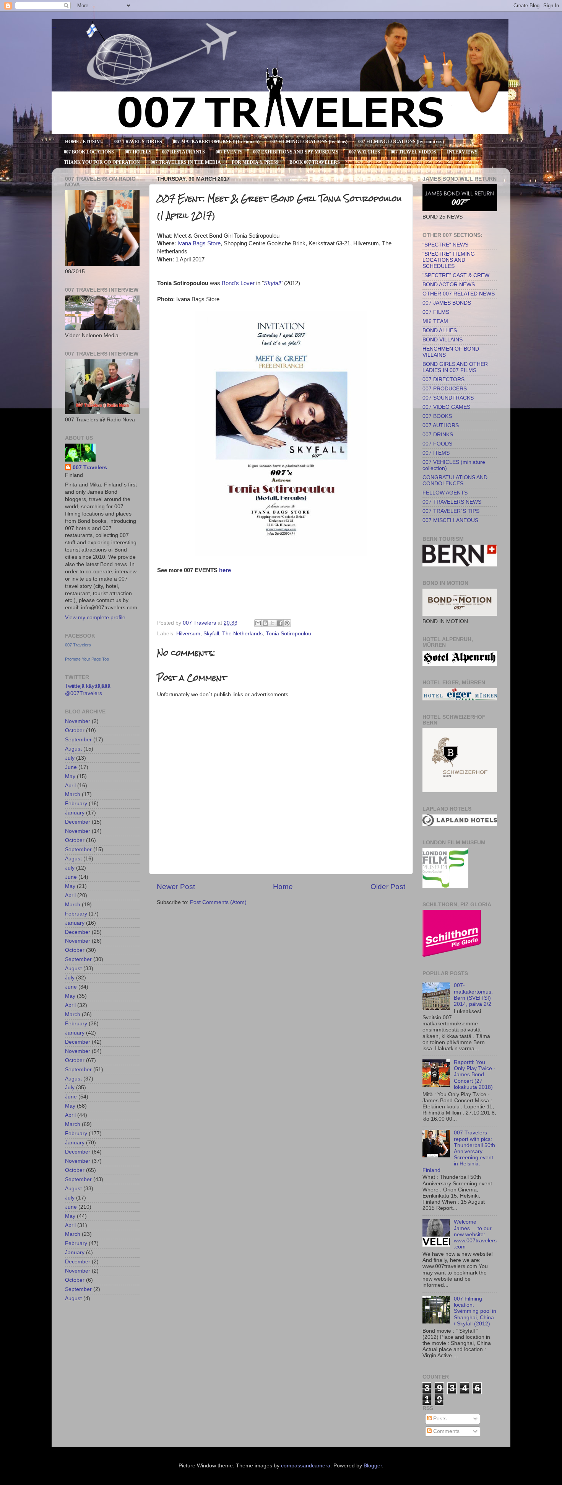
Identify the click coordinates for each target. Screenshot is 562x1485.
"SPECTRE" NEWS (445, 245)
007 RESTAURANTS (183, 152)
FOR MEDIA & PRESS (255, 162)
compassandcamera (305, 1466)
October (74, 730)
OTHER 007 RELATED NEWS (458, 294)
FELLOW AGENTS (445, 493)
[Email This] (258, 623)
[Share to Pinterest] (287, 623)
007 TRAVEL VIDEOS (413, 152)
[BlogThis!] (265, 623)
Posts (439, 1418)
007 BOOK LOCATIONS (89, 152)
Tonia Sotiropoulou (288, 633)
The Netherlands (242, 633)
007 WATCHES (364, 152)
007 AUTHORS (440, 425)
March (72, 794)
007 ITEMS (436, 453)
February (76, 803)
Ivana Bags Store (199, 243)
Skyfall (272, 283)
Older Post (387, 887)
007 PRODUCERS (444, 389)
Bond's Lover (238, 283)
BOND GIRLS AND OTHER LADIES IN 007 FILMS (455, 367)
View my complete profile (95, 617)
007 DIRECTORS (443, 379)
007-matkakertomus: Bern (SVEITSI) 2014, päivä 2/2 (473, 994)
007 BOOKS (437, 416)
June (71, 767)
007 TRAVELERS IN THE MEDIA (186, 162)
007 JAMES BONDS (446, 303)
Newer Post (176, 887)
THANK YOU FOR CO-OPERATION (102, 162)
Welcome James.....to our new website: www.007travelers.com (475, 1234)
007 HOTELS (138, 152)
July (70, 758)
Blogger (373, 1466)
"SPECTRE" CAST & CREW (455, 275)
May (70, 776)
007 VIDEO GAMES (446, 407)
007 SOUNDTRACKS (448, 398)
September (78, 739)
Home (283, 887)
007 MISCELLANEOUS (450, 520)
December (77, 822)
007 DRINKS (437, 434)
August (73, 749)
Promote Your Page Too (87, 659)
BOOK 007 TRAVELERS (314, 162)
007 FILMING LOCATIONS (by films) (309, 141)
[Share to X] (272, 623)
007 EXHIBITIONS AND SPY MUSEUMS (295, 152)
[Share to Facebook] (280, 623)
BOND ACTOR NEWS (448, 284)
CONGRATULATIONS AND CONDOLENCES (454, 480)
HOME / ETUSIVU (84, 141)
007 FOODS (437, 444)
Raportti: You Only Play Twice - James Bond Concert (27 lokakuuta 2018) (474, 1074)
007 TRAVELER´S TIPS (450, 511)
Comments (446, 1431)
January (74, 813)
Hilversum (188, 633)
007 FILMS (435, 312)
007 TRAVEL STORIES (138, 141)
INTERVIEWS (462, 152)
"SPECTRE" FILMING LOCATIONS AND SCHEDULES (448, 260)
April (70, 785)
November (77, 721)
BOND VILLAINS (442, 340)
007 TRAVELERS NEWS (451, 502)
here (225, 570)
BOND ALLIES (439, 330)
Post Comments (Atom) (218, 902)
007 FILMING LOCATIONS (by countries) (401, 141)
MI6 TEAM (435, 321)
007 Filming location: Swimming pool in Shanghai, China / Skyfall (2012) (475, 1311)
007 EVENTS (229, 152)
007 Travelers (90, 467)
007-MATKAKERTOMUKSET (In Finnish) (216, 141)
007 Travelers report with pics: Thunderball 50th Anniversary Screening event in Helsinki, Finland (458, 1151)
